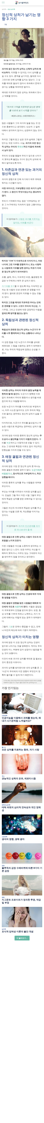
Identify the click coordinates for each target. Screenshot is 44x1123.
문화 (3, 897)
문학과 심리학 (6, 805)
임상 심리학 (11, 9)
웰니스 (4, 747)
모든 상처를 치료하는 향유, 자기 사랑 (20, 749)
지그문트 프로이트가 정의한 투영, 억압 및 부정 (21, 901)
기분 (10, 626)
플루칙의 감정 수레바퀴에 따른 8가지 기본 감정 (22, 869)
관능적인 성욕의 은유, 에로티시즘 (19, 778)
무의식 (20, 146)
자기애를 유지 (8, 286)
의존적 (18, 606)
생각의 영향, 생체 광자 (13, 839)
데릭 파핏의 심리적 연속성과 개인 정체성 (21, 809)
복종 (8, 443)
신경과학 (4, 715)
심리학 (4, 9)
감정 (3, 865)
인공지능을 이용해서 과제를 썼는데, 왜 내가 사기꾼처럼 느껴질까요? (21, 719)
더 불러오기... (22, 938)
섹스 (3, 776)
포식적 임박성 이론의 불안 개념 (17, 931)
